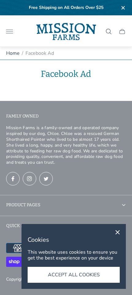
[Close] (117, 232)
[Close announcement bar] (122, 8)
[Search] (108, 31)
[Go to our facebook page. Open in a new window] (13, 178)
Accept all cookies (74, 274)
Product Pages (23, 204)
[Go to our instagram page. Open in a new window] (29, 178)
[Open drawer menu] (9, 31)
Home (13, 53)
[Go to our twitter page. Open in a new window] (46, 178)
